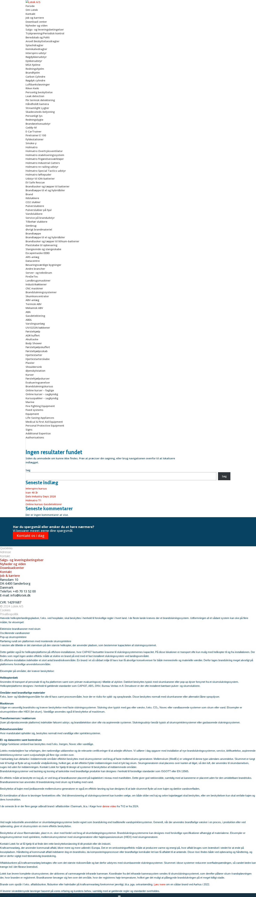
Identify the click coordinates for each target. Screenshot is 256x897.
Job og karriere (35, 17)
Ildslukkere (32, 198)
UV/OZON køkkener (38, 327)
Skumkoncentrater (37, 296)
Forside (30, 6)
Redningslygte (34, 119)
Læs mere (159, 884)
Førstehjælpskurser (38, 378)
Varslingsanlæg (35, 323)
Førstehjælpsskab (37, 351)
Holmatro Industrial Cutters (43, 163)
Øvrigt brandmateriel (39, 229)
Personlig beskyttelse (39, 92)
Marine (30, 402)
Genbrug (31, 225)
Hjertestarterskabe (38, 359)
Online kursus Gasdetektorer (44, 504)
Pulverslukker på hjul (39, 210)
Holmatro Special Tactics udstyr (46, 170)
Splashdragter (34, 45)
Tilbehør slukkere (36, 221)
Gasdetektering (35, 315)
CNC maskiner (34, 288)
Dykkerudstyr (34, 61)
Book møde (110, 895)
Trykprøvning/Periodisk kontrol (45, 33)
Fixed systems (34, 410)
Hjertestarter (34, 355)
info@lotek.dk (20, 595)
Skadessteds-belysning (40, 111)
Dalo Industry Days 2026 (41, 496)
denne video (109, 806)
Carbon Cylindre (35, 76)
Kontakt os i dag (30, 535)
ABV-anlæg (32, 300)
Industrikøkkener (36, 284)
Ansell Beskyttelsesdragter (42, 41)
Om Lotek (32, 10)
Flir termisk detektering (40, 100)
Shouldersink (34, 366)
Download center (36, 21)
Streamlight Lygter (37, 108)
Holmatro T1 (33, 500)
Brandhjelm (33, 72)
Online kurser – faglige (40, 390)
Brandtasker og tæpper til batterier (47, 186)
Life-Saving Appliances (40, 417)
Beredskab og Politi (38, 37)
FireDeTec (32, 276)
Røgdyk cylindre (35, 80)
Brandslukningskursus (39, 386)
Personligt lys (34, 115)
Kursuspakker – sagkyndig (42, 398)
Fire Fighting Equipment (40, 406)
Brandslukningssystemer (41, 292)
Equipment (32, 414)
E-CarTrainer (33, 131)
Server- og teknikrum (39, 272)
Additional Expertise (38, 433)
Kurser (30, 374)
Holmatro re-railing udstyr (42, 166)
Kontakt (30, 14)
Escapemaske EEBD (38, 253)
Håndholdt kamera (37, 104)
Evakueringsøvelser (38, 382)
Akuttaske (32, 339)
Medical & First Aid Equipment (44, 421)
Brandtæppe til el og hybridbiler (45, 190)
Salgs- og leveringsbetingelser (45, 29)
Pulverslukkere (35, 206)
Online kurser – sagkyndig (42, 394)
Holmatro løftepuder (38, 174)
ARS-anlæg (32, 257)
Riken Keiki (32, 88)
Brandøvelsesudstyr (38, 123)
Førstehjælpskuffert (38, 347)
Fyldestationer (35, 139)
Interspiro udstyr (36, 53)
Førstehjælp (33, 331)
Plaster (30, 362)
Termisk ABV (33, 304)
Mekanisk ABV (34, 308)
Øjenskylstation (35, 370)
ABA (28, 312)
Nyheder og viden (37, 25)
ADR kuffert (33, 335)
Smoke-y (31, 143)
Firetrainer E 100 (36, 135)
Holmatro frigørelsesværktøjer (45, 159)
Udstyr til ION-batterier (40, 178)
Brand (29, 194)
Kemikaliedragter (36, 49)
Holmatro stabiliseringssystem (45, 155)
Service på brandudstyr (40, 217)
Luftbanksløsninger (38, 84)
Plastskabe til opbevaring (41, 245)
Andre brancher (35, 268)
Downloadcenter (12, 568)
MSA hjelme (33, 64)
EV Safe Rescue (35, 182)
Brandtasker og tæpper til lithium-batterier (52, 241)
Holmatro (31, 147)
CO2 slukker (33, 202)
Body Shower (34, 343)
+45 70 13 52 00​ (24, 591)
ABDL (29, 319)
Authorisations (35, 437)
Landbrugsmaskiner (38, 280)
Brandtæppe (33, 233)
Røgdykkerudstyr (36, 57)
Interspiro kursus (36, 488)
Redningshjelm (35, 68)
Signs (29, 429)
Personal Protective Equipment (45, 425)
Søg (28, 470)
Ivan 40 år (32, 492)
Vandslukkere (34, 213)
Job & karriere (10, 575)
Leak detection (35, 96)
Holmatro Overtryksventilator (44, 151)
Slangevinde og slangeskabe (43, 249)
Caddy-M (31, 127)
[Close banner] (119, 896)
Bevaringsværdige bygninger (43, 265)
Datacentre (33, 261)
